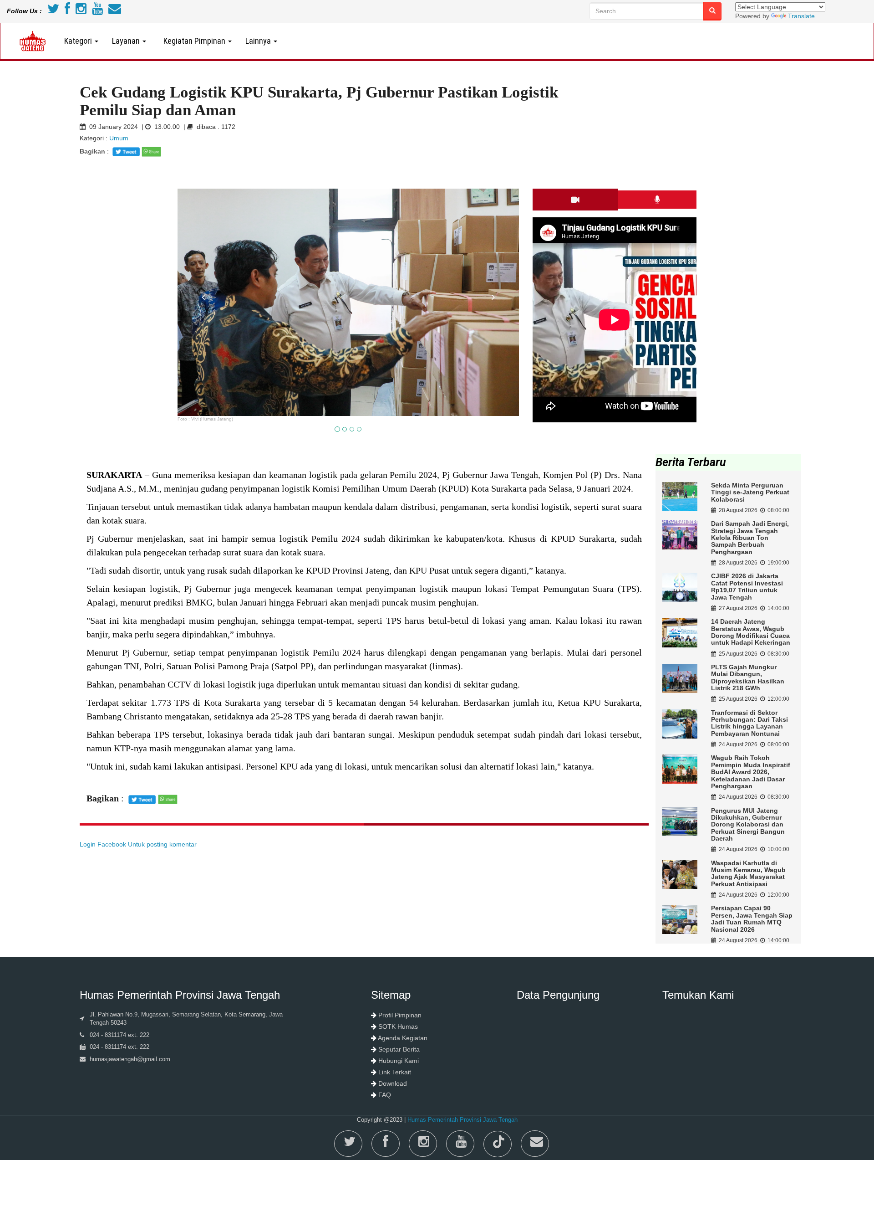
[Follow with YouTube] (97, 11)
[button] (203, 353)
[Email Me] (114, 11)
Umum (117, 138)
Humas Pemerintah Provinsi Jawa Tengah (462, 1119)
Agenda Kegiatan (402, 1038)
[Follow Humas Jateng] (53, 11)
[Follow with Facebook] (67, 11)
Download (392, 1083)
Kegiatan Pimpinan (193, 41)
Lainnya (259, 41)
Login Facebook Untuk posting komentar (138, 844)
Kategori (79, 41)
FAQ (384, 1094)
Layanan (127, 41)
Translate (801, 16)
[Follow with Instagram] (81, 11)
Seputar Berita (399, 1049)
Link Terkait (394, 1072)
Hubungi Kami (398, 1060)
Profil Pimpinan (400, 1015)
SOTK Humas (398, 1026)
